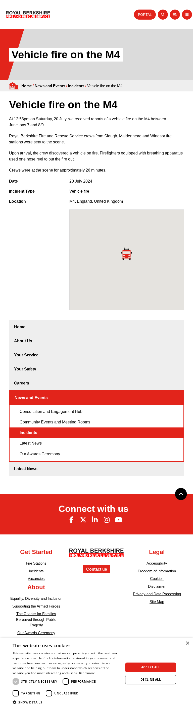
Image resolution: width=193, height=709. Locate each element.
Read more (87, 673)
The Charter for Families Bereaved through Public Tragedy (36, 619)
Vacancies (36, 578)
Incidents (76, 86)
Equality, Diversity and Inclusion (36, 598)
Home (26, 86)
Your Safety (25, 369)
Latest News (31, 443)
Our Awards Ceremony (40, 454)
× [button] (187, 643)
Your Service (26, 355)
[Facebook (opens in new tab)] (71, 520)
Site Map (157, 601)
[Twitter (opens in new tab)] (83, 520)
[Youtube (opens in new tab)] (118, 520)
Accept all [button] (150, 667)
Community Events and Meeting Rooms (55, 422)
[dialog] (96, 673)
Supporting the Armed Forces (36, 606)
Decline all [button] (150, 679)
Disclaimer (157, 586)
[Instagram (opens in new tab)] (106, 520)
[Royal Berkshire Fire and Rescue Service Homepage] (28, 14)
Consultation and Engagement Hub (51, 411)
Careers (21, 383)
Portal (145, 15)
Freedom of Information (157, 571)
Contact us (96, 569)
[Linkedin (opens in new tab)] (95, 520)
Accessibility (157, 563)
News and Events (50, 86)
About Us (23, 341)
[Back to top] (181, 494)
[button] (66, 702)
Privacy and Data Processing (157, 594)
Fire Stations (36, 563)
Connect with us (93, 509)
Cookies (157, 578)
